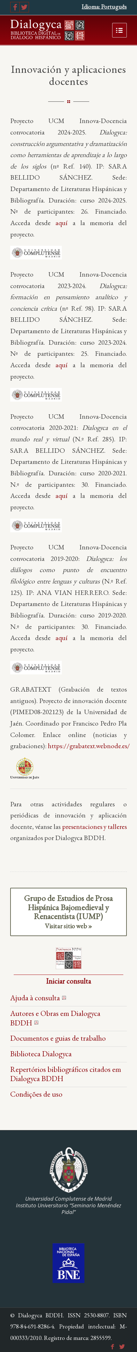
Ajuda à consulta (35, 998)
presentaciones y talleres (94, 826)
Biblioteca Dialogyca (41, 1054)
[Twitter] (24, 7)
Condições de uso (36, 1094)
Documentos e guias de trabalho (58, 1038)
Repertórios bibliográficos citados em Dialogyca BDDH (65, 1074)
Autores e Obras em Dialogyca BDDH (55, 1018)
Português (114, 6)
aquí (61, 222)
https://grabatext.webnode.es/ (89, 745)
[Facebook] (15, 7)
